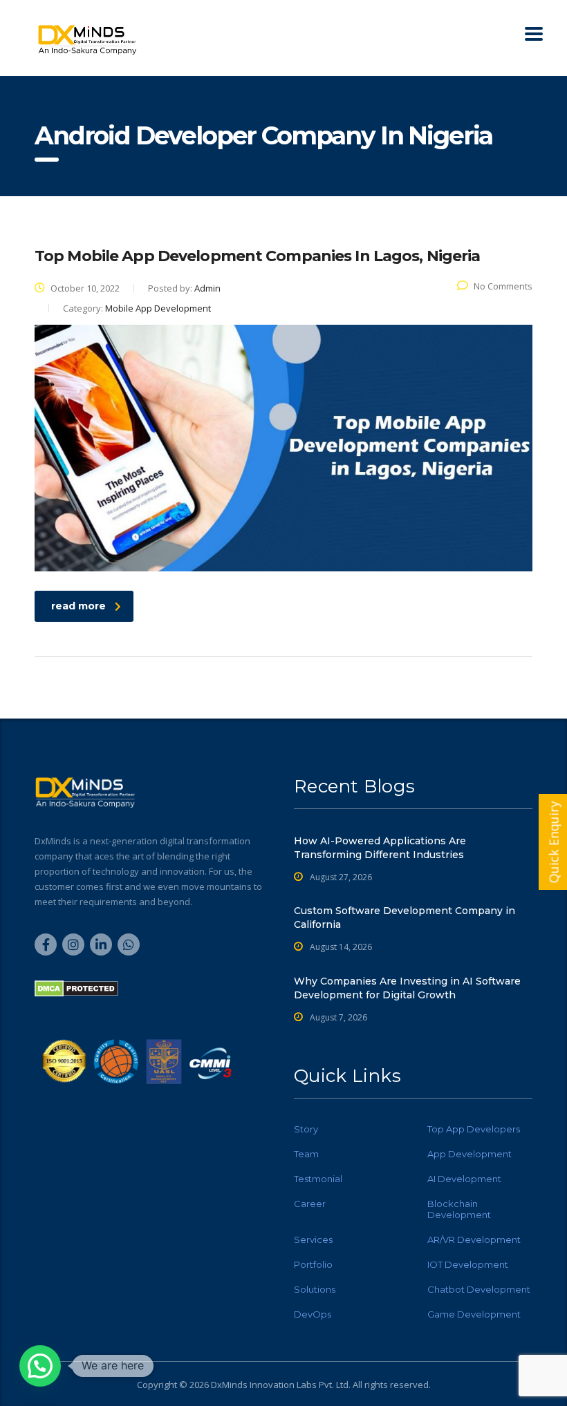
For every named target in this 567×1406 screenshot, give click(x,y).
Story (306, 1128)
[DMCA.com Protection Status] (76, 987)
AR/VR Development (474, 1239)
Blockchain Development (459, 1209)
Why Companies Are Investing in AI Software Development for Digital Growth (407, 988)
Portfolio (313, 1264)
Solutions (314, 1289)
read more (78, 606)
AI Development (464, 1178)
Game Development (474, 1314)
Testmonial (318, 1178)
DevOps (312, 1314)
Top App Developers (473, 1128)
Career (310, 1203)
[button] (40, 1366)
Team (306, 1153)
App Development (469, 1153)
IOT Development (467, 1264)
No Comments (503, 286)
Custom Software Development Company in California (404, 917)
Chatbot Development (478, 1289)
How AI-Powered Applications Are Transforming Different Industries (380, 848)
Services (313, 1239)
